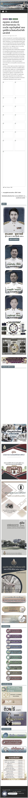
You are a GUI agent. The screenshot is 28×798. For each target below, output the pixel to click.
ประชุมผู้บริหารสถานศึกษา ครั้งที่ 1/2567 (12, 192)
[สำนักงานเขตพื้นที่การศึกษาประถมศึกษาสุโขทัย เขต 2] (3, 11)
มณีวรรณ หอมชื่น (7, 35)
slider (10, 19)
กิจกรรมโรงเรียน (15, 19)
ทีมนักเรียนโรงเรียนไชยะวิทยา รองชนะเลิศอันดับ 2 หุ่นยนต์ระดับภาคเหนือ (13, 197)
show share (5, 19)
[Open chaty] (4, 793)
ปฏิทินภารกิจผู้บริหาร (14, 239)
